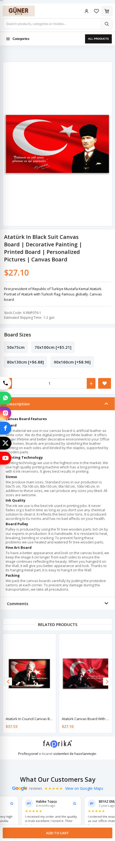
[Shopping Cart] (106, 11)
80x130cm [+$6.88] (25, 362)
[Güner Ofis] (24, 11)
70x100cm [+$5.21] (52, 347)
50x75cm (16, 347)
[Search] (106, 23)
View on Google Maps (84, 788)
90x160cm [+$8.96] (72, 362)
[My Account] (86, 11)
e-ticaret (45, 753)
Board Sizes (17, 334)
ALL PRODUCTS (98, 38)
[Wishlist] (96, 11)
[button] (107, 681)
